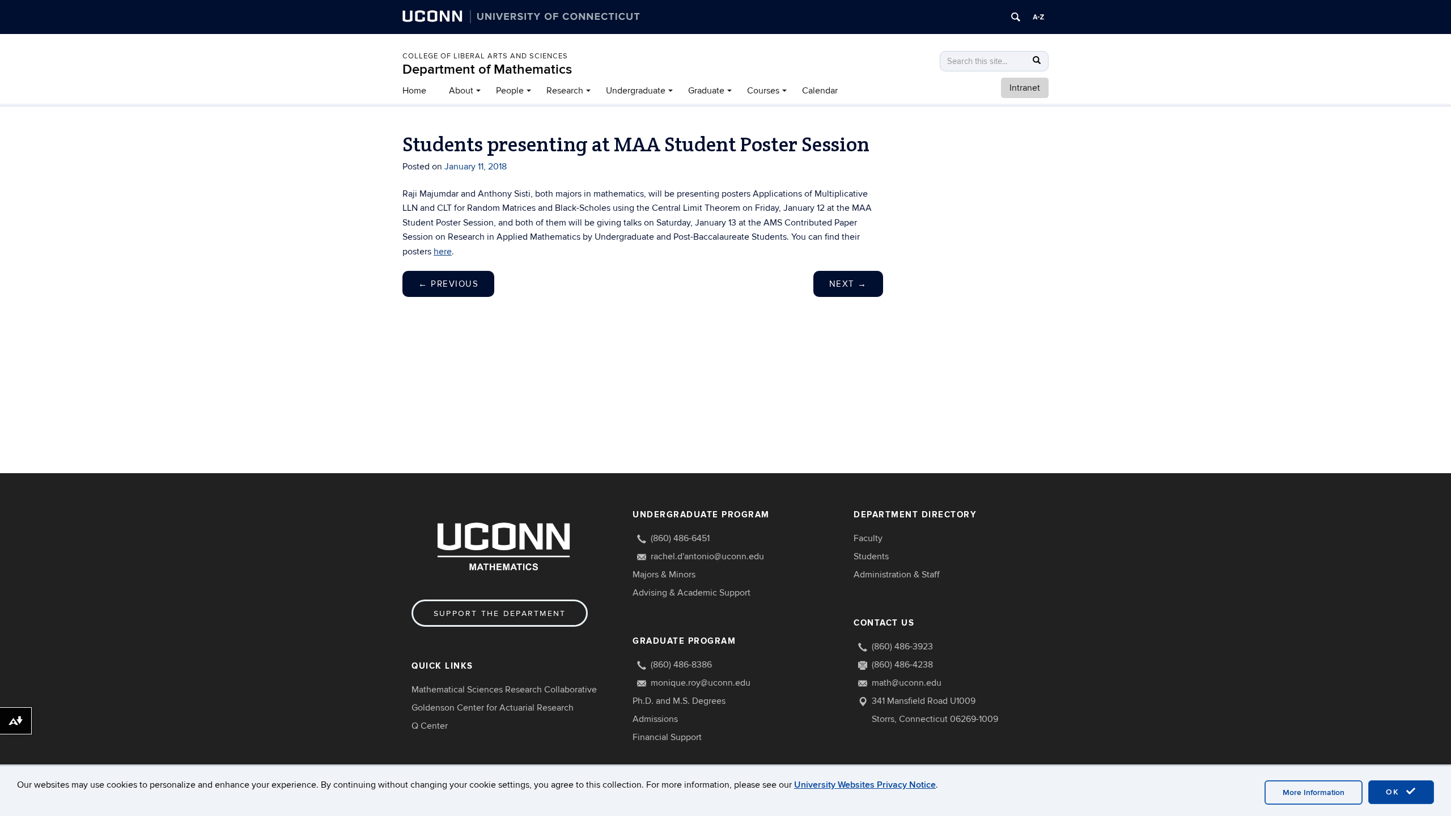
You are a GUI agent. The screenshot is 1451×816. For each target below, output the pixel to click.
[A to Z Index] (1038, 17)
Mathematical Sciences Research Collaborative (504, 689)
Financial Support (667, 737)
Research (564, 90)
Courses (763, 90)
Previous (448, 284)
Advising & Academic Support (691, 592)
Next (848, 284)
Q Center (429, 726)
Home (414, 90)
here (443, 251)
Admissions (655, 719)
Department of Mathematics (487, 69)
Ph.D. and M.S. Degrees (679, 701)
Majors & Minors (664, 574)
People (510, 90)
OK (1394, 792)
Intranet (1024, 88)
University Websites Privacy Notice (865, 784)
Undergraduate (635, 90)
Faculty (868, 538)
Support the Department (500, 613)
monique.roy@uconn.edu (700, 682)
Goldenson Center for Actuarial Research (492, 707)
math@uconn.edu (906, 682)
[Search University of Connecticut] (1016, 17)
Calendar (820, 90)
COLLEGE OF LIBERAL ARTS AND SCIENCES (485, 56)
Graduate (706, 90)
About (461, 90)
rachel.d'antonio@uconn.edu (707, 556)
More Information (1313, 792)
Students (871, 556)
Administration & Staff (897, 574)
